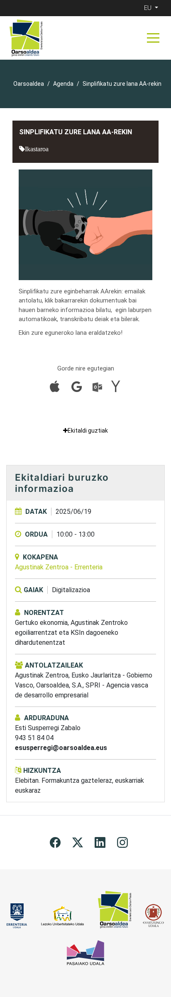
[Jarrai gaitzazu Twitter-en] (77, 842)
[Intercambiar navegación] (153, 38)
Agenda (63, 83)
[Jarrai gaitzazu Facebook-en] (55, 842)
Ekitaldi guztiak (88, 430)
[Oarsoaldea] (26, 37)
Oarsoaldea (28, 83)
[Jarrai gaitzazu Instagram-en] (122, 842)
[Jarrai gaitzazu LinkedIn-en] (100, 842)
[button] (152, 8)
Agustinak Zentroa (59, 567)
